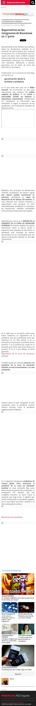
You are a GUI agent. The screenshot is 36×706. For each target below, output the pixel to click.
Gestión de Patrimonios (16, 2)
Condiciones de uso (7, 702)
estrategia (12, 23)
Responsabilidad (18, 702)
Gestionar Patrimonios (24, 23)
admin (22, 25)
